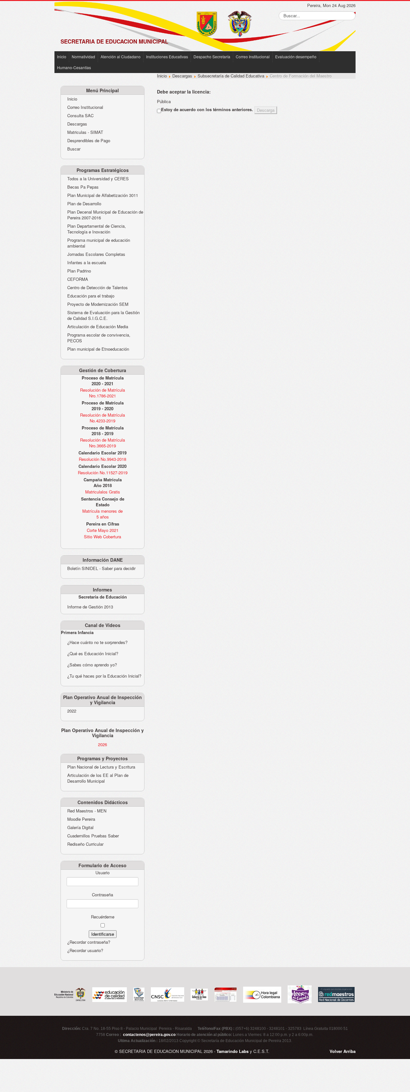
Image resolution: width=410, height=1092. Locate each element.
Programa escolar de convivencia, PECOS (98, 338)
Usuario (102, 873)
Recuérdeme (102, 917)
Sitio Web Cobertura (102, 537)
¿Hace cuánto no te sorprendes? (97, 642)
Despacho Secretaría (211, 56)
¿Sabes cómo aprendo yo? (92, 665)
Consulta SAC (80, 115)
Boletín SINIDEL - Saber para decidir (101, 568)
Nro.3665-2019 (102, 446)
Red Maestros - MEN (86, 811)
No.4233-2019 (102, 421)
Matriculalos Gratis (102, 492)
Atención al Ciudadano (121, 56)
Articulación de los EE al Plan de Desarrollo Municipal (97, 778)
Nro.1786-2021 (102, 396)
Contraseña (102, 895)
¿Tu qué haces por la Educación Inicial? (104, 676)
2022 (71, 711)
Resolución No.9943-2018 (102, 459)
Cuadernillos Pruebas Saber (93, 836)
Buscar (73, 149)
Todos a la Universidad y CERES (98, 179)
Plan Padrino (79, 271)
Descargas (77, 124)
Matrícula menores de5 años (102, 514)
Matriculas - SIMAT (85, 132)
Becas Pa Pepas (83, 187)
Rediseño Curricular (85, 844)
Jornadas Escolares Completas (96, 254)
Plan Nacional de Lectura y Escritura (101, 767)
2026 (102, 744)
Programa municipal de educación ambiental (98, 243)
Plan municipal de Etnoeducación (98, 349)
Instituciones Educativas (167, 56)
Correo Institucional (253, 56)
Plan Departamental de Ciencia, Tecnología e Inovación (96, 229)
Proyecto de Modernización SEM (97, 304)
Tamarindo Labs (233, 1051)
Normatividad (83, 56)
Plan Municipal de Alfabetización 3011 (102, 195)
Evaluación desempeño (295, 56)
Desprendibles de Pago (88, 140)
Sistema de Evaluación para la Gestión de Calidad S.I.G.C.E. (103, 315)
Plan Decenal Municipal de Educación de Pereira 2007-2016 (105, 215)
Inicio (61, 56)
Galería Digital (80, 827)
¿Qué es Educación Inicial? (92, 653)
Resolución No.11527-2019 (102, 472)
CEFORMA (77, 279)
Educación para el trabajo (90, 296)
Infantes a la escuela (86, 262)
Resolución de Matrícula (102, 390)
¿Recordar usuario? (85, 950)
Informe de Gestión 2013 (90, 607)
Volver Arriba (343, 1051)
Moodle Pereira (81, 819)
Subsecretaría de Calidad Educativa (231, 76)
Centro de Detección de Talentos (97, 287)
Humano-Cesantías (74, 67)
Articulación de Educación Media (97, 327)
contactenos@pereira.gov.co (149, 1034)
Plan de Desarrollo (84, 204)
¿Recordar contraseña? (88, 942)
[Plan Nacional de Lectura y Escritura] (300, 994)
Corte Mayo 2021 (103, 530)
